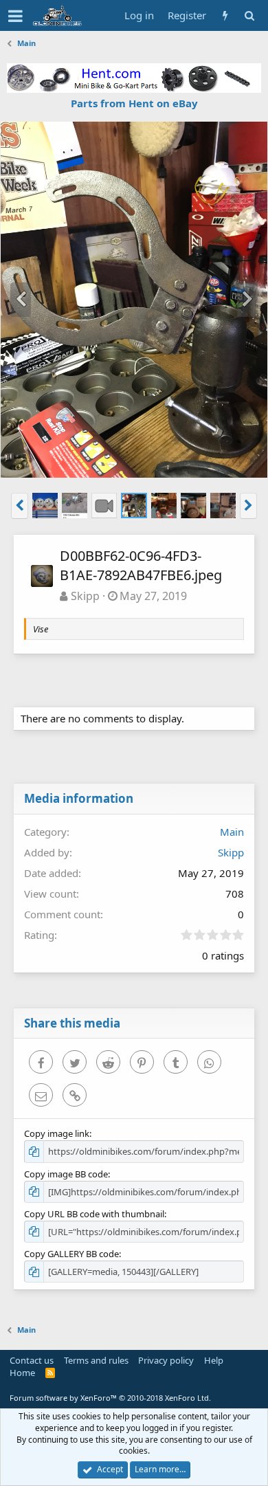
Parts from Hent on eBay (134, 103)
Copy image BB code (66, 1174)
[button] (15, 16)
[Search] (249, 15)
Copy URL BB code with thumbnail (94, 1214)
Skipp (85, 595)
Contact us (32, 1360)
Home (22, 1372)
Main (232, 832)
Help (213, 1360)
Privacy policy (166, 1360)
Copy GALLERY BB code (71, 1253)
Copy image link (56, 1133)
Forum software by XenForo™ (110, 1398)
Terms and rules (96, 1360)
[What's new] (225, 15)
